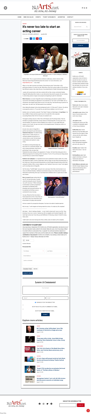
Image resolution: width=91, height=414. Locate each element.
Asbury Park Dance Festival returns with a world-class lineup (80, 114)
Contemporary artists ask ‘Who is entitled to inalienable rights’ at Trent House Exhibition (80, 124)
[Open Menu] (5, 8)
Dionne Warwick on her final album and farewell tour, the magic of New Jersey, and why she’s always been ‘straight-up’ (80, 133)
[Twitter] (84, 8)
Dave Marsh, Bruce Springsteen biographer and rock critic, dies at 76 (80, 142)
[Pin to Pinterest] (37, 38)
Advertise (61, 17)
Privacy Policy (3, 413)
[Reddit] (51, 403)
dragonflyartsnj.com (27, 82)
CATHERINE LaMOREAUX (33, 34)
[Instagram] (86, 8)
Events (38, 17)
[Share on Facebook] (31, 38)
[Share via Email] (40, 38)
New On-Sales (29, 17)
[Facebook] (82, 8)
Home (19, 17)
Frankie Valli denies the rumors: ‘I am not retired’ (79, 149)
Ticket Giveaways (49, 17)
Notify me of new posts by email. (45, 310)
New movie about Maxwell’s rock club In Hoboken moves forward (80, 106)
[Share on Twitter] (34, 38)
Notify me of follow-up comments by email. (45, 306)
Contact (70, 17)
